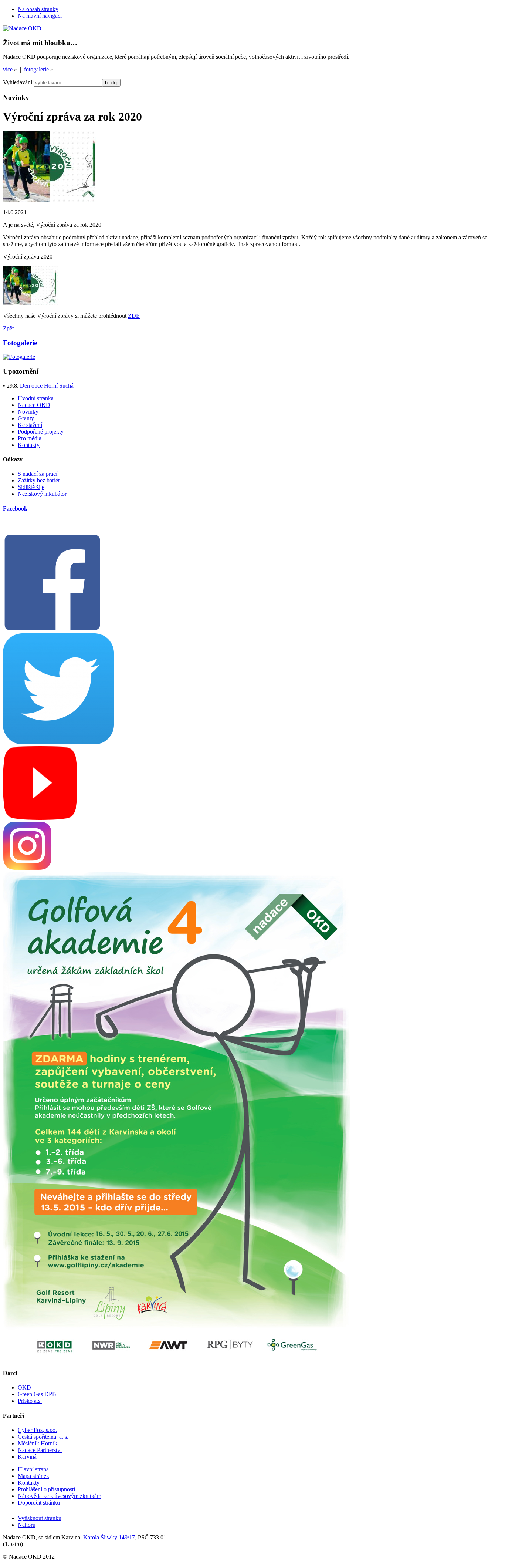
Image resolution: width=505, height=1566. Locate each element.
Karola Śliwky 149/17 (109, 1537)
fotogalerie (36, 69)
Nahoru (26, 1525)
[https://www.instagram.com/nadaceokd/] (27, 868)
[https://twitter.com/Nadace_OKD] (58, 742)
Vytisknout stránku (39, 1518)
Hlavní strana (33, 1469)
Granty (26, 418)
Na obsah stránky (38, 9)
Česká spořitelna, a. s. (43, 1437)
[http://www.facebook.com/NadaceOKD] (52, 630)
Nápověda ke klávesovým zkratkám (59, 1496)
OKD (24, 1387)
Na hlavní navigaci (40, 16)
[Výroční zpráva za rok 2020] (49, 199)
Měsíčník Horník (37, 1443)
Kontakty (29, 445)
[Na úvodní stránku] (22, 28)
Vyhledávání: (18, 82)
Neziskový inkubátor (42, 494)
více (8, 69)
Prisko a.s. (30, 1401)
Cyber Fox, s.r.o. (37, 1430)
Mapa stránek (33, 1476)
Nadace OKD (34, 405)
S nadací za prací (37, 474)
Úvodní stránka (36, 398)
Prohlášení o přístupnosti (46, 1489)
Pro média (29, 438)
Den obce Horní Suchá (47, 386)
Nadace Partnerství (40, 1450)
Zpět (8, 328)
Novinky (28, 411)
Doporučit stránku (39, 1502)
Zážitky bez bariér (39, 480)
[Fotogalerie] (19, 357)
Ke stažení (30, 425)
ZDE (134, 316)
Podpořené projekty (41, 431)
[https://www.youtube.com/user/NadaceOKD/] (40, 818)
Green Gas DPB (37, 1394)
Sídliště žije (31, 487)
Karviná (27, 1457)
